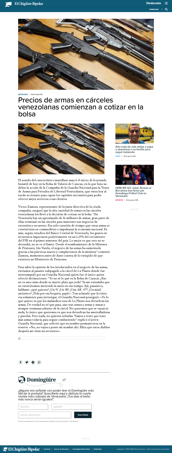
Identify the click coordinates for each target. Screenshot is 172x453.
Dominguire (153, 9)
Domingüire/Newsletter (81, 449)
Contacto (47, 449)
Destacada (153, 3)
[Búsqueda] (166, 9)
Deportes (119, 200)
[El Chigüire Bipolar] (23, 4)
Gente (117, 156)
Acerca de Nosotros (61, 449)
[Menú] (166, 3)
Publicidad (97, 449)
